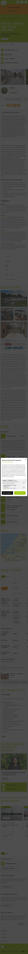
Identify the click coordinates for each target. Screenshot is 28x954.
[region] (14, 484)
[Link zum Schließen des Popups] (25, 460)
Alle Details (5, 489)
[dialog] (14, 477)
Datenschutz (10, 462)
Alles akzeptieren (20, 493)
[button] (22, 482)
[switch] (23, 482)
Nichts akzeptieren (7, 493)
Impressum (4, 462)
